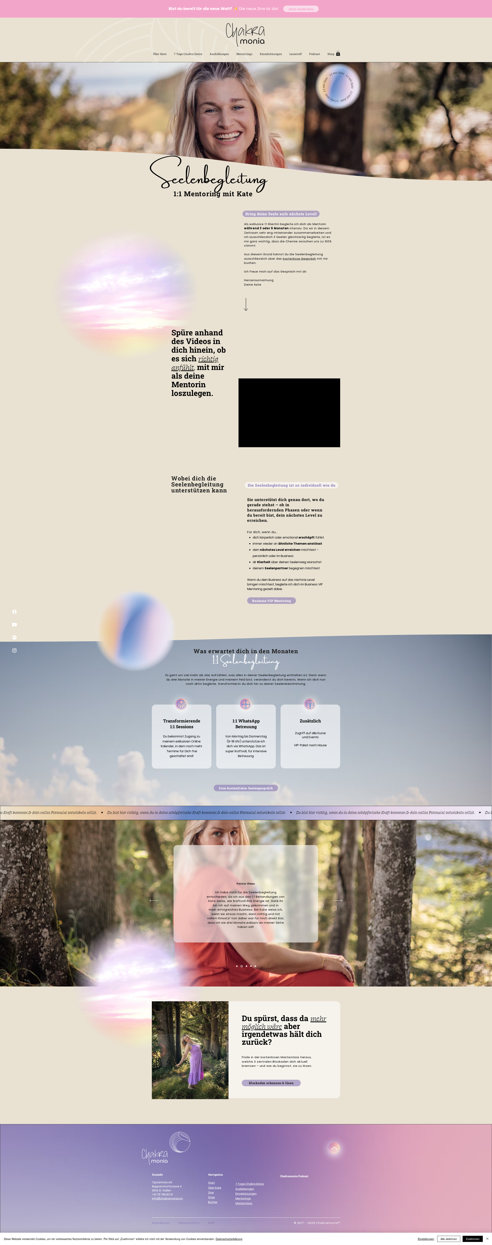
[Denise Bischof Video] (251, 966)
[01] (181, 704)
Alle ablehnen (448, 1239)
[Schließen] (487, 1239)
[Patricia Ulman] (242, 966)
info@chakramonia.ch (167, 1198)
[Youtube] (14, 624)
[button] (338, 53)
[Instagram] (14, 650)
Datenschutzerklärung (229, 1239)
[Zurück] (154, 900)
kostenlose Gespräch (299, 259)
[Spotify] (14, 637)
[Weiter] (338, 900)
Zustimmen (473, 1239)
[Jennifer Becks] (237, 966)
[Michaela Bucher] (255, 966)
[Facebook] (14, 612)
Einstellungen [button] (426, 1239)
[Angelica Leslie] (246, 966)
